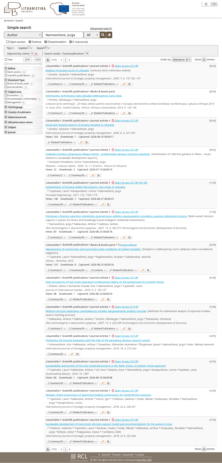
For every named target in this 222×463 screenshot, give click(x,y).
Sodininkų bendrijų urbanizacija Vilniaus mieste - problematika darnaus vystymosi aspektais (98, 154)
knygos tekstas (128, 244)
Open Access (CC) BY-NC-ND (130, 182)
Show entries (205, 59)
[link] (61, 60)
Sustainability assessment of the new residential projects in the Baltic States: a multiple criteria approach (106, 365)
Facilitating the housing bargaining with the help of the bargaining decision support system (98, 340)
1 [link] (65, 60)
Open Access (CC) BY (126, 66)
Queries (24, 47)
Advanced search (101, 28)
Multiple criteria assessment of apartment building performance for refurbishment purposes (98, 395)
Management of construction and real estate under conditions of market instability (93, 249)
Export (41, 47)
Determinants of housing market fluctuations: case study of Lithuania (85, 187)
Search (19, 20)
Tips (9, 48)
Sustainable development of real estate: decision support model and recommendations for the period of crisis (109, 424)
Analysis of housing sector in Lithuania (67, 70)
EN (77, 83)
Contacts (139, 454)
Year (10, 59)
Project (115, 454)
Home (10, 20)
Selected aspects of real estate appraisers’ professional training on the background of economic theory (105, 282)
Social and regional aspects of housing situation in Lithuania (80, 125)
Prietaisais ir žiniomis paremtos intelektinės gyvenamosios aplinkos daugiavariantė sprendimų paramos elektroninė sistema (116, 216)
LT (56, 83)
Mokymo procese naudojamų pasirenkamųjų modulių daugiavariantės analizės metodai (96, 311)
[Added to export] (129, 84)
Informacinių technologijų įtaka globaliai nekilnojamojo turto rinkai (84, 95)
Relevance (179, 59)
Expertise (127, 454)
